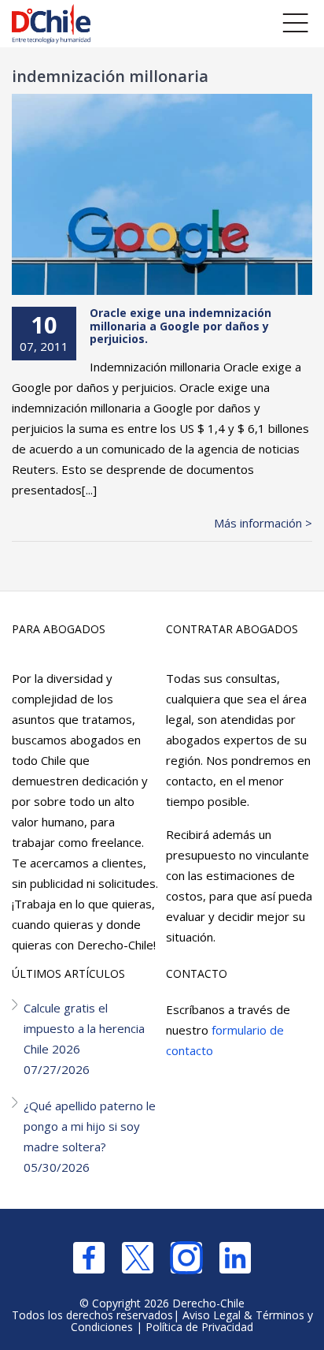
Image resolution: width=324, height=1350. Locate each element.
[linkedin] (235, 1258)
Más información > (263, 523)
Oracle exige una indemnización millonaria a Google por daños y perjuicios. (180, 326)
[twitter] (137, 1258)
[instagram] (186, 1258)
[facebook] (89, 1258)
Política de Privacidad (199, 1326)
